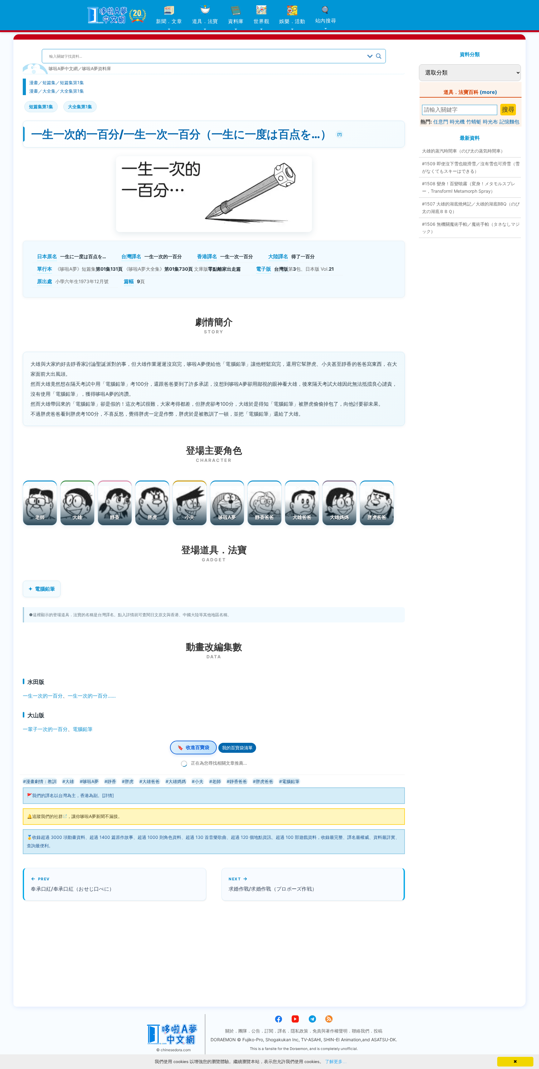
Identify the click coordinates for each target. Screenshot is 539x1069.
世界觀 (261, 21)
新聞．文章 (169, 21)
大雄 (77, 517)
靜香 (115, 517)
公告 (255, 1030)
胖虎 (152, 517)
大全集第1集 (72, 91)
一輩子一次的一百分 (45, 729)
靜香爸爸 (264, 517)
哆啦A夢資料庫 (96, 68)
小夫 (190, 517)
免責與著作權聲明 (330, 1030)
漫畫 (33, 82)
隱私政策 (299, 1030)
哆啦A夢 (227, 517)
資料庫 (236, 21)
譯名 (282, 1030)
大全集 (49, 91)
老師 (40, 517)
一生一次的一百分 (43, 696)
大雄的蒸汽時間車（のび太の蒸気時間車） (463, 150)
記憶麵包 (509, 122)
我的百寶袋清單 (237, 747)
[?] (339, 134)
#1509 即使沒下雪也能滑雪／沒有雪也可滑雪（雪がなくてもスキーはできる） (471, 167)
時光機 (457, 122)
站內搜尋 (325, 20)
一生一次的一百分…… (92, 696)
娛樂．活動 (292, 21)
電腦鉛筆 (45, 589)
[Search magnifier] (378, 56)
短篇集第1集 (72, 82)
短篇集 (49, 82)
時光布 (490, 122)
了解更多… (336, 1061)
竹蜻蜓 (473, 122)
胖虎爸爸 (376, 517)
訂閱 (269, 1030)
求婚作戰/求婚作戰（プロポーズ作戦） (273, 889)
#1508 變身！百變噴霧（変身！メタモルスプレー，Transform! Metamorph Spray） (468, 187)
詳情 (108, 795)
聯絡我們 (360, 1030)
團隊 (242, 1030)
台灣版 (281, 269)
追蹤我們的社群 (47, 816)
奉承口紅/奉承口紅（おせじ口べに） (72, 889)
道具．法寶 (205, 21)
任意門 (440, 122)
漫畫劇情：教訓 (41, 781)
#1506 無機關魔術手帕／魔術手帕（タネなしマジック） (471, 227)
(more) (488, 92)
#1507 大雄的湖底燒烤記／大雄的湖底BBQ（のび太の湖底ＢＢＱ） (471, 207)
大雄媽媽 (339, 517)
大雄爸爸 (302, 517)
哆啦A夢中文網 (63, 68)
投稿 (378, 1030)
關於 (229, 1030)
